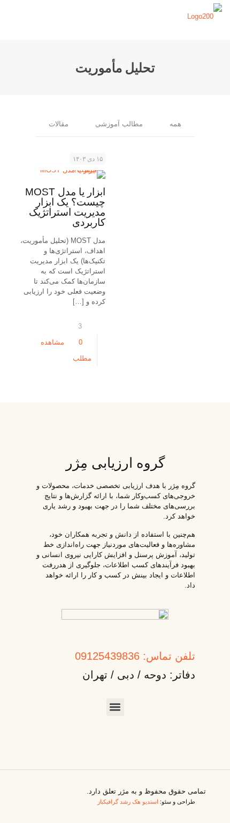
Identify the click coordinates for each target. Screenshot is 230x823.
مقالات (58, 124)
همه (175, 124)
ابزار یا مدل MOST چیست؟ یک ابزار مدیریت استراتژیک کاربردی (65, 207)
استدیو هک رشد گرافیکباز (127, 801)
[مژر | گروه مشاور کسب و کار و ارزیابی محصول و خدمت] (204, 16)
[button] (115, 707)
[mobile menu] (20, 16)
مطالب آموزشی (119, 124)
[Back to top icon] (27, 786)
